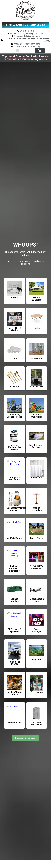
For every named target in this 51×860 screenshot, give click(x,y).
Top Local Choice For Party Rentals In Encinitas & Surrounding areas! (25, 58)
